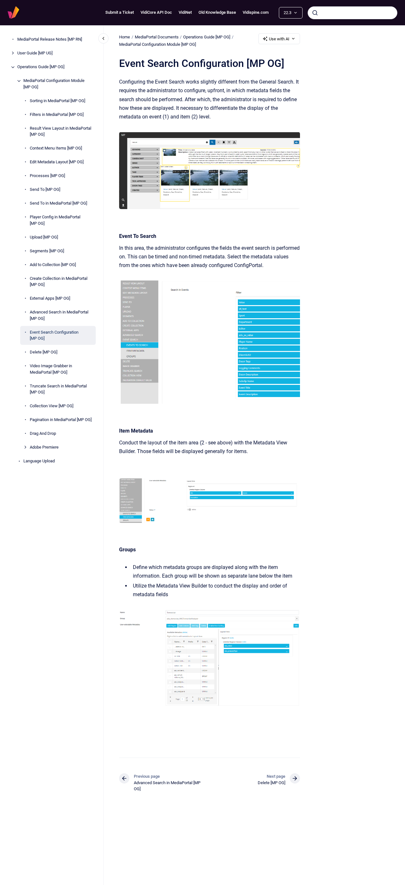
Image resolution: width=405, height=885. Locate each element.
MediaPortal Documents (157, 37)
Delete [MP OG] (43, 352)
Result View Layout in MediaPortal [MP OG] (60, 131)
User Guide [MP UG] (35, 53)
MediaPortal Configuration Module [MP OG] (54, 84)
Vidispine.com (256, 12)
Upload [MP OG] (44, 237)
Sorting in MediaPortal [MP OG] (57, 100)
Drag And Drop (43, 433)
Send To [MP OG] (45, 189)
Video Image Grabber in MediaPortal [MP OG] (51, 369)
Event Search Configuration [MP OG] (54, 335)
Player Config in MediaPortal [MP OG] (55, 220)
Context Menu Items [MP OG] (56, 148)
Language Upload (39, 461)
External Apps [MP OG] (50, 298)
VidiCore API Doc (156, 12)
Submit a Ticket (119, 12)
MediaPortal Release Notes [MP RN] (49, 39)
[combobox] (352, 13)
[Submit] (315, 13)
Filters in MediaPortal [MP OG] (57, 114)
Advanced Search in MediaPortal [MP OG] (59, 315)
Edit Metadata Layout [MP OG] (57, 162)
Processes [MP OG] (47, 176)
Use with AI (279, 39)
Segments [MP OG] (47, 250)
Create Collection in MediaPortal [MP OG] (58, 281)
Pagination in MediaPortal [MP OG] (61, 420)
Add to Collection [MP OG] (53, 264)
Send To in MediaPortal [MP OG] (58, 203)
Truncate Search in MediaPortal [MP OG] (58, 389)
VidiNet (185, 12)
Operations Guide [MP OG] (40, 67)
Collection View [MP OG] (51, 406)
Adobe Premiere (44, 447)
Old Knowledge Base (217, 12)
